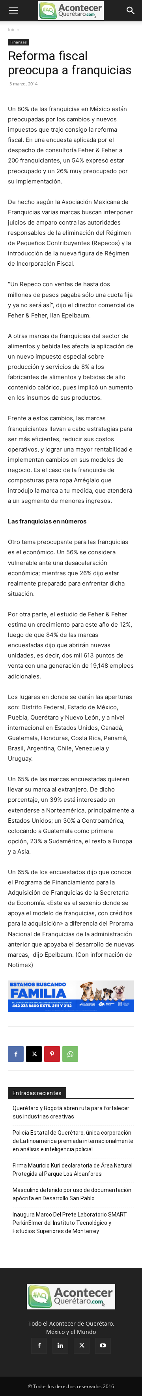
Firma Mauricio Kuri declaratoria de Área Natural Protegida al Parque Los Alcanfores (73, 1169)
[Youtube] (103, 1346)
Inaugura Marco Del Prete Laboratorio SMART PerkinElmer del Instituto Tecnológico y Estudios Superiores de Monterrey (70, 1222)
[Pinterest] (52, 1054)
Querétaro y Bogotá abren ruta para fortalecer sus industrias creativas (71, 1112)
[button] (13, 10)
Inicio (13, 29)
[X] (34, 1054)
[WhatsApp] (70, 1054)
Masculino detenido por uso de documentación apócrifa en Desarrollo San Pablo (72, 1194)
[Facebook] (16, 1054)
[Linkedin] (60, 1346)
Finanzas (18, 42)
